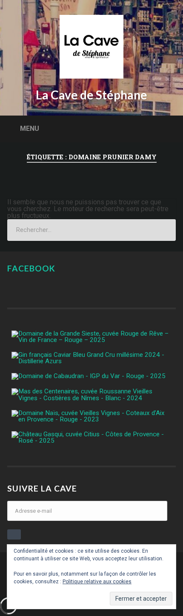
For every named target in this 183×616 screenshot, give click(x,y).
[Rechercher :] (91, 230)
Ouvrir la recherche (167, 128)
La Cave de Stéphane (91, 95)
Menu (29, 128)
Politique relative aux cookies (97, 582)
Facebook (31, 268)
